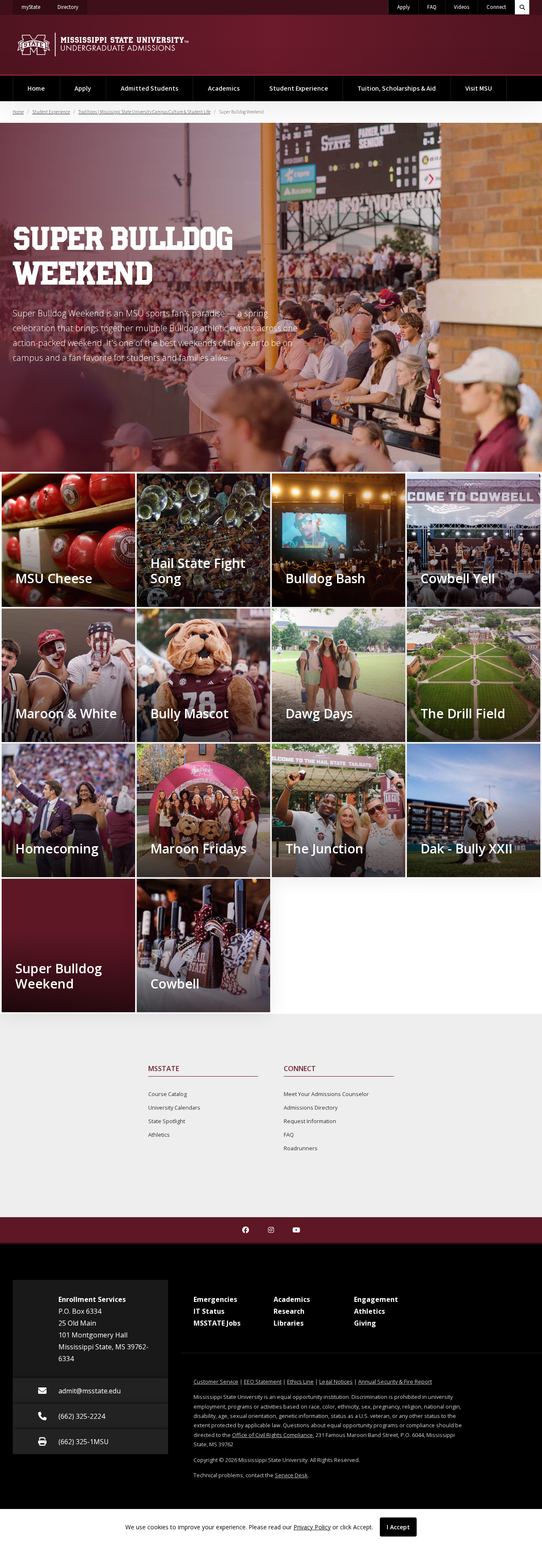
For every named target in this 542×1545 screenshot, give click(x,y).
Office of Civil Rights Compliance (272, 1435)
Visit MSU (478, 88)
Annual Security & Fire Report (395, 1381)
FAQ (432, 7)
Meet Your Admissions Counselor (326, 1094)
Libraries (289, 1323)
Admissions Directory (310, 1107)
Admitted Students (149, 88)
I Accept (398, 1527)
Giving (365, 1323)
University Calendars (174, 1107)
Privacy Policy (312, 1527)
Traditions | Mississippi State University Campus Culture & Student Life (144, 112)
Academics (224, 88)
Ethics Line (300, 1381)
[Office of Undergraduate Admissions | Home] (103, 44)
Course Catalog (167, 1094)
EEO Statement (263, 1381)
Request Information (310, 1121)
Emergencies (215, 1299)
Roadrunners (301, 1148)
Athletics (159, 1134)
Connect (496, 7)
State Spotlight (166, 1121)
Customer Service (216, 1381)
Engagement (376, 1299)
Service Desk (291, 1475)
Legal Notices (336, 1381)
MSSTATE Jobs (217, 1323)
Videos (461, 7)
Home (36, 88)
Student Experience (298, 88)
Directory (72, 7)
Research (289, 1311)
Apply (403, 7)
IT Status (209, 1311)
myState (35, 7)
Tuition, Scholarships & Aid (396, 88)
